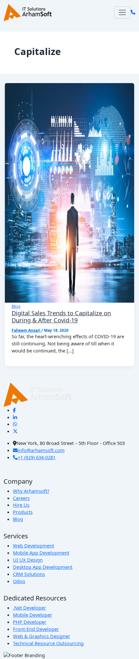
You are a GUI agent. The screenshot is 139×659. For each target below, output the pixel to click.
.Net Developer (29, 607)
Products (23, 512)
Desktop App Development (42, 567)
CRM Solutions (29, 574)
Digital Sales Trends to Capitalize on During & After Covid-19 (61, 316)
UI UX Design (28, 559)
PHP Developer (29, 622)
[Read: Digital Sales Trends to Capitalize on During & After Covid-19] (69, 192)
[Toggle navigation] (122, 12)
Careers (21, 498)
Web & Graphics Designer (41, 636)
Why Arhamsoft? (31, 491)
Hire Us (21, 505)
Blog (16, 306)
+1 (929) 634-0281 (37, 457)
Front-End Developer (36, 629)
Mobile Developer (32, 614)
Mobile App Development (41, 552)
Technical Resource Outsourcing (48, 643)
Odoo (19, 581)
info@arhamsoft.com (41, 450)
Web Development (33, 545)
